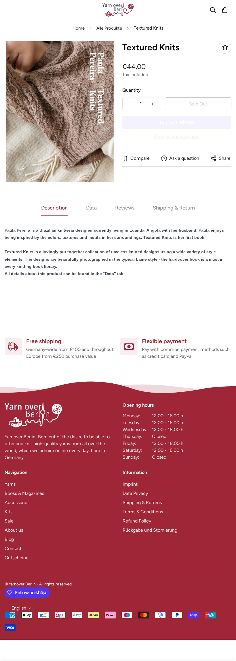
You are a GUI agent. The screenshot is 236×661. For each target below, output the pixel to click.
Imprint (130, 484)
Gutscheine (16, 557)
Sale (9, 521)
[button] (224, 10)
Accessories (17, 502)
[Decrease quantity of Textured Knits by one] (129, 104)
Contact (13, 548)
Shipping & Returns (142, 502)
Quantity (131, 90)
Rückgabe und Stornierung (150, 530)
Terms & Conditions (143, 511)
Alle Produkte (109, 28)
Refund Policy (137, 521)
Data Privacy (135, 493)
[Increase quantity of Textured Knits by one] (152, 104)
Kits (8, 511)
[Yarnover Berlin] (118, 10)
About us (14, 530)
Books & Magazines (24, 493)
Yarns (10, 484)
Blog (9, 539)
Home (79, 28)
